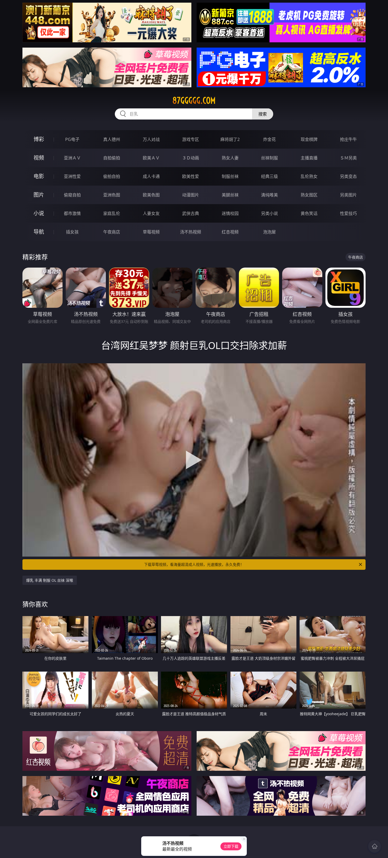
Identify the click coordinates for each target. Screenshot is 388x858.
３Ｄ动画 (190, 158)
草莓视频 (151, 232)
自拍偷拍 (111, 158)
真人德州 (111, 139)
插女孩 (72, 232)
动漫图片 (190, 195)
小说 (39, 213)
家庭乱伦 (111, 213)
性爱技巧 (348, 213)
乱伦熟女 (309, 176)
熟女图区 (309, 195)
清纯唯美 (269, 195)
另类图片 (348, 195)
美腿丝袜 (230, 195)
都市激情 (72, 213)
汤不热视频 (190, 232)
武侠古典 (190, 213)
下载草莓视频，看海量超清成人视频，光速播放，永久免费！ (194, 564)
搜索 (262, 114)
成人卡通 (151, 176)
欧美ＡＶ (151, 158)
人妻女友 (151, 213)
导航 (39, 231)
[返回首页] (374, 846)
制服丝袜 (230, 176)
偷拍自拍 (111, 176)
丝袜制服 (269, 158)
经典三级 (269, 176)
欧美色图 (151, 195)
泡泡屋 (269, 232)
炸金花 (269, 139)
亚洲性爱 (72, 176)
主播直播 (309, 158)
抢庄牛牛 (348, 139)
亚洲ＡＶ (72, 158)
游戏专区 (190, 139)
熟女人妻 (230, 158)
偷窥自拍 (72, 195)
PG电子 (72, 139)
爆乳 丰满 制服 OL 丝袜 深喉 (49, 580)
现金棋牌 (309, 139)
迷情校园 (230, 213)
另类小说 (269, 213)
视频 (39, 157)
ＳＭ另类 (348, 158)
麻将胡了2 (230, 139)
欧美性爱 (190, 176)
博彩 (39, 139)
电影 (39, 176)
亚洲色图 (111, 195)
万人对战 (151, 139)
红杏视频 (230, 232)
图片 (39, 194)
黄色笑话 (309, 213)
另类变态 (348, 176)
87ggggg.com (194, 100)
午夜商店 (111, 232)
